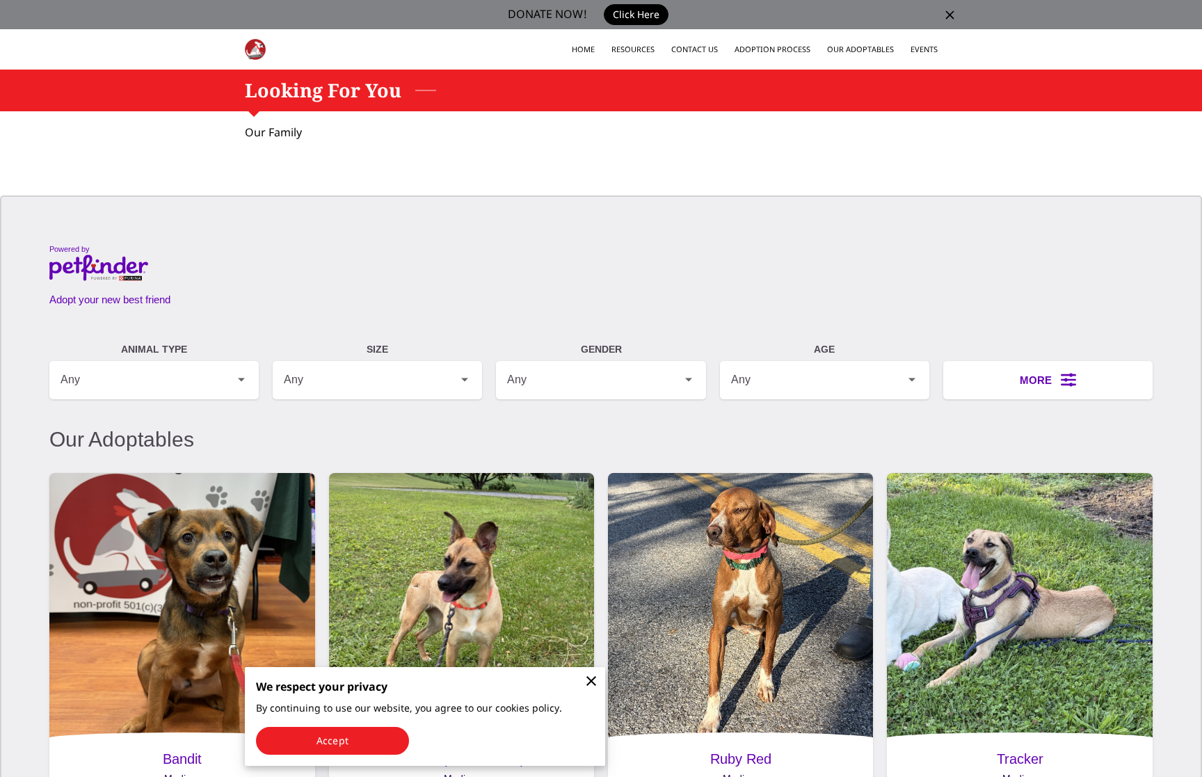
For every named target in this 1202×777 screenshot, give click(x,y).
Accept (332, 740)
